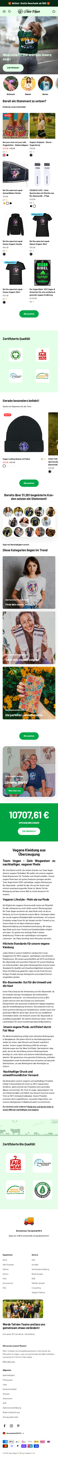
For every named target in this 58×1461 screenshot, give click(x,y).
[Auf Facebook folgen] (4, 1426)
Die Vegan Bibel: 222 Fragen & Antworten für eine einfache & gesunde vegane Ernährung (42, 292)
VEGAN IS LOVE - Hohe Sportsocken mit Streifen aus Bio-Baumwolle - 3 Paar (42, 193)
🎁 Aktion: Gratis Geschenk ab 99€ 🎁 (29, 3)
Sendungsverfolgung (40, 1269)
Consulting (36, 1288)
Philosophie (8, 1380)
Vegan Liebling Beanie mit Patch (16, 459)
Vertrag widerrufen (10, 1417)
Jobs (5, 1384)
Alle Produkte (8, 1265)
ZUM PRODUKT (13, 68)
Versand (6, 1394)
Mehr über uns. (9, 1362)
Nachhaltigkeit (9, 1375)
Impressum (7, 1398)
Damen (6, 1269)
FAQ (4, 1288)
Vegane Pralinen (38, 1292)
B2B (33, 1278)
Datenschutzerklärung (12, 1408)
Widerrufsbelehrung (11, 1412)
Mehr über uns (15, 791)
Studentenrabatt (10, 1389)
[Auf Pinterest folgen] (18, 1426)
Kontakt (35, 1265)
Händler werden (38, 1283)
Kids (4, 1278)
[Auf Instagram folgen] (11, 1426)
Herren (5, 1274)
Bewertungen (37, 1274)
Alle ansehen (29, 314)
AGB (4, 1403)
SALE (5, 1260)
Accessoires (8, 1283)
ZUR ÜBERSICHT (29, 831)
